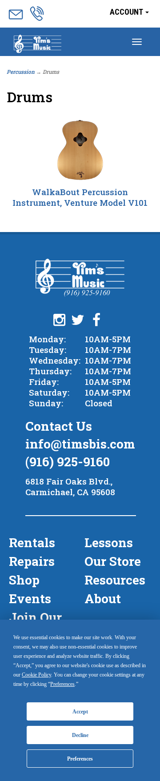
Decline (80, 735)
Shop (24, 580)
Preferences (80, 759)
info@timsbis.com (80, 444)
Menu (37, 45)
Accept (80, 712)
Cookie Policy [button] (36, 675)
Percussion (21, 71)
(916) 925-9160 (67, 461)
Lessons (108, 542)
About (102, 598)
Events (30, 598)
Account (127, 11)
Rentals (32, 542)
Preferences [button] (62, 684)
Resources (114, 580)
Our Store (112, 561)
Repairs (32, 561)
